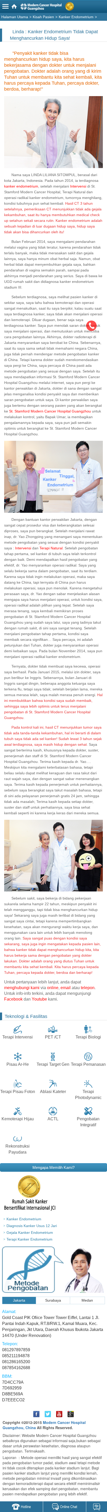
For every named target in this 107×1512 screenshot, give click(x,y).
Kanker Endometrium (23, 1219)
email (66, 987)
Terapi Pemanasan (88, 1064)
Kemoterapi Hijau (18, 1119)
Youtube (39, 999)
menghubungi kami (21, 987)
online (52, 987)
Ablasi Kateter (53, 1091)
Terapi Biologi (88, 1037)
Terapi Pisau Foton (17, 1091)
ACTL (53, 1119)
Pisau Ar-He (17, 1064)
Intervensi (78, 186)
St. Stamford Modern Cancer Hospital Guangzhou (50, 411)
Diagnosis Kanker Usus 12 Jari (31, 1226)
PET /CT (53, 1037)
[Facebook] (36, 1414)
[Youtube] (59, 1414)
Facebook (13, 999)
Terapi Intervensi (17, 1037)
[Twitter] (48, 1414)
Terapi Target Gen (53, 1064)
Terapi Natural (50, 548)
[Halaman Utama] (54, 7)
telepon (88, 987)
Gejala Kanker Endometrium (29, 1232)
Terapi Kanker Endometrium (29, 1239)
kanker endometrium (21, 186)
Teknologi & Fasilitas (26, 1016)
